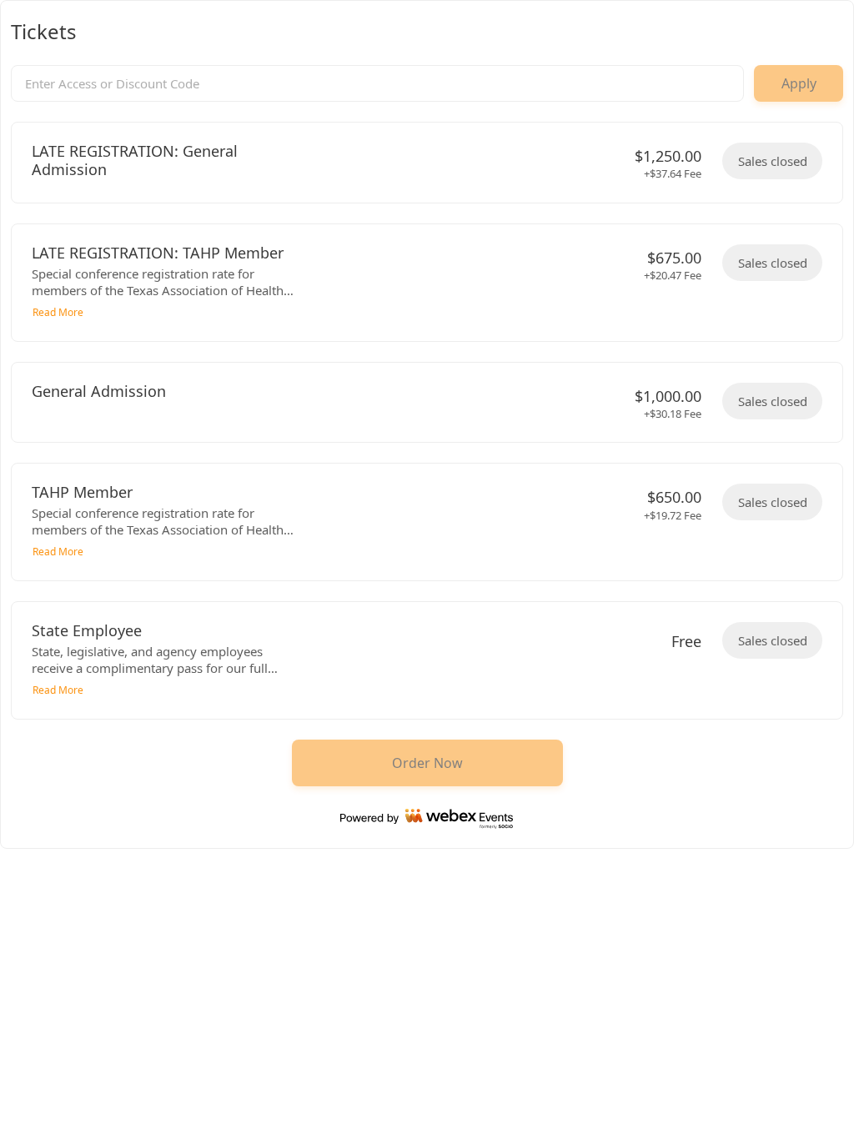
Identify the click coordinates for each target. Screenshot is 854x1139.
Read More (58, 312)
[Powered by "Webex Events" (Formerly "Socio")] (427, 819)
